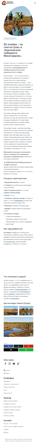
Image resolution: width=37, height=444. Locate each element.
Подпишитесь (19, 200)
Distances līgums (8, 412)
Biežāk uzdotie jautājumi (11, 401)
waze (29, 239)
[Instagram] (9, 363)
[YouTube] (14, 363)
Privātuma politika (9, 415)
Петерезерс (25, 292)
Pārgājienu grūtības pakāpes (12, 410)
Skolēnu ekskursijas (9, 387)
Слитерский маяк (21, 289)
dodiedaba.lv (15, 298)
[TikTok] (18, 363)
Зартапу (12, 294)
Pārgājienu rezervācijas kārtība (12, 407)
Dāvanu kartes (8, 393)
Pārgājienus (7, 381)
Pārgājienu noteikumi (10, 404)
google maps (10, 241)
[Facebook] (5, 363)
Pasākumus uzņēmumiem (11, 384)
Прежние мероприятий (10, 38)
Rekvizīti (6, 432)
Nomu (5, 390)
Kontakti (6, 429)
